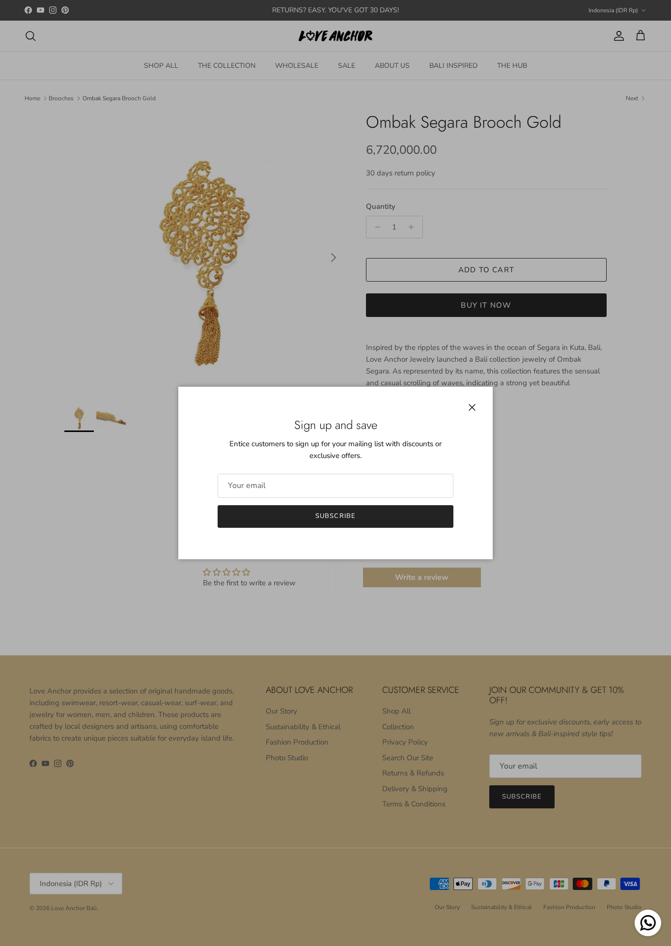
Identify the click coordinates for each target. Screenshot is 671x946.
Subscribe (335, 516)
